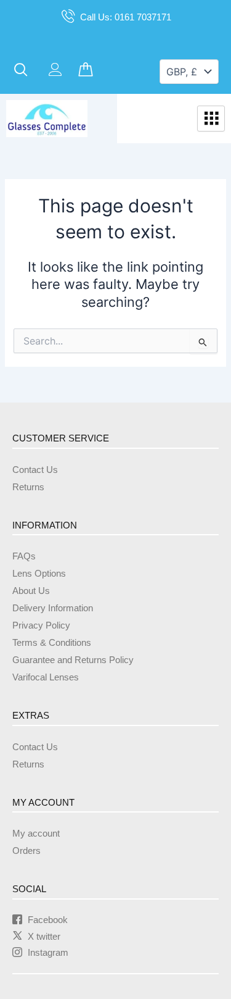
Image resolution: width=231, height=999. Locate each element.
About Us (31, 591)
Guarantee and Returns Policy (73, 660)
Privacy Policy (41, 625)
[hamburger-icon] (211, 119)
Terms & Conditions (51, 643)
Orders (26, 851)
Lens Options (39, 574)
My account (36, 833)
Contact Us (35, 470)
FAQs (24, 556)
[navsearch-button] (21, 70)
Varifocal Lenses (45, 677)
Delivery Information (52, 608)
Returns (28, 487)
